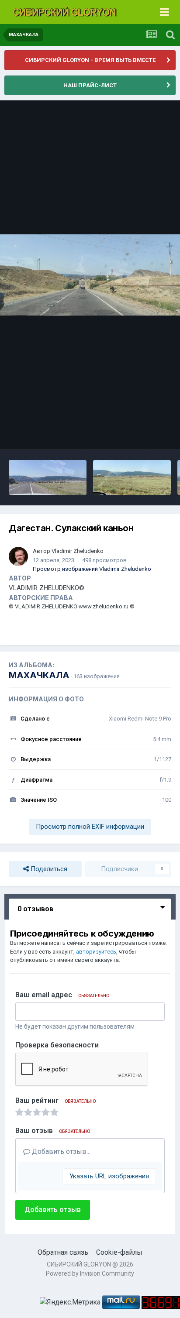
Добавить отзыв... (60, 1151)
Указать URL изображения (109, 1176)
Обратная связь (63, 1252)
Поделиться (48, 869)
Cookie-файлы (119, 1252)
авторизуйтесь (96, 951)
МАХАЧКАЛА (39, 675)
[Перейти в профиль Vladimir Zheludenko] (18, 556)
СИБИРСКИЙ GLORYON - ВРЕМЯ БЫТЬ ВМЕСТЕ (90, 60)
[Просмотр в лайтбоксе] (90, 274)
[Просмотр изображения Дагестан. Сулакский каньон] (48, 477)
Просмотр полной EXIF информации (90, 827)
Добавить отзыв (52, 1209)
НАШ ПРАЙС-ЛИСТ (90, 85)
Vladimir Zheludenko (78, 551)
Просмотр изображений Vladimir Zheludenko (92, 569)
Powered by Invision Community (90, 1273)
